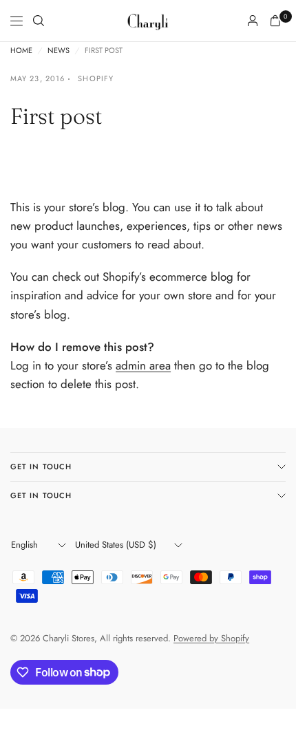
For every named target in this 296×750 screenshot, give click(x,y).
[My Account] (253, 21)
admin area (143, 365)
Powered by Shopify (211, 638)
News (58, 50)
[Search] (39, 21)
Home (21, 50)
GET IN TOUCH (41, 466)
